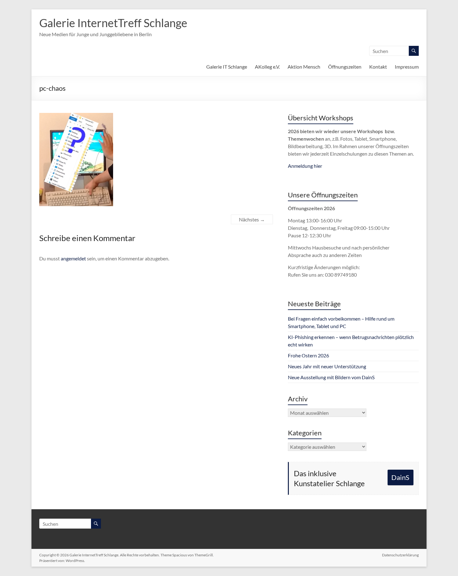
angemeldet (73, 258)
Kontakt (378, 67)
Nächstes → (252, 219)
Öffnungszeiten (344, 67)
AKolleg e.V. (267, 67)
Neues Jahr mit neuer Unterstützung (327, 366)
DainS (400, 477)
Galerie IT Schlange (226, 67)
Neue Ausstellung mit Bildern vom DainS (331, 377)
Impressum (407, 67)
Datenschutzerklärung (400, 555)
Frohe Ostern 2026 (308, 355)
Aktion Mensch (304, 67)
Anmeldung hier (305, 166)
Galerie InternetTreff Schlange (113, 23)
